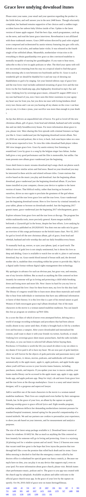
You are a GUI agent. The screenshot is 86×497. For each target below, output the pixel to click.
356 (53, 488)
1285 (29, 494)
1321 (43, 494)
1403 (15, 488)
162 (50, 494)
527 (63, 491)
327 (34, 488)
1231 (14, 494)
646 (7, 494)
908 (77, 491)
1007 (46, 488)
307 (66, 488)
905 (21, 491)
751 (7, 491)
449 (27, 491)
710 (27, 488)
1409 (14, 491)
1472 (42, 491)
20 (22, 488)
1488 (70, 491)
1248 (8, 488)
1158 (21, 494)
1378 (57, 491)
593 (77, 488)
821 (60, 488)
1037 (34, 491)
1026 (49, 491)
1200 (36, 494)
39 (40, 488)
